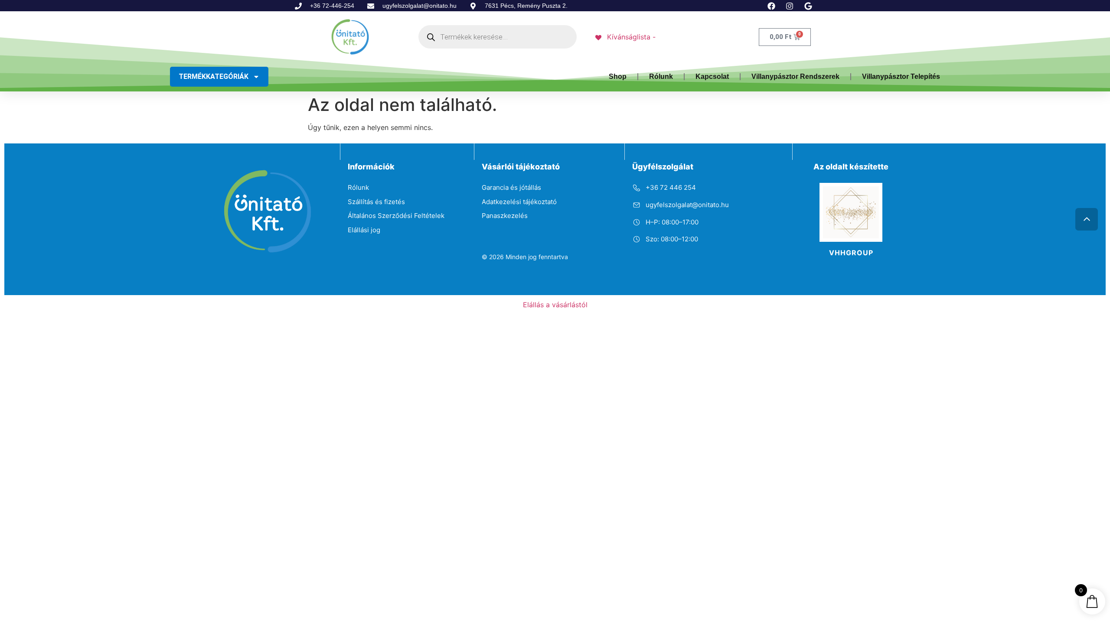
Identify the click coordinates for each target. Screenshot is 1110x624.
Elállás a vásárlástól (555, 304)
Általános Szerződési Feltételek (396, 215)
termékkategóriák (213, 76)
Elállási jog (364, 230)
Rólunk (661, 76)
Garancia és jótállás (511, 187)
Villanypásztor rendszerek (795, 76)
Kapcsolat (712, 76)
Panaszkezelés (505, 215)
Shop (618, 76)
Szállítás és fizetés (376, 202)
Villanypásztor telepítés (901, 76)
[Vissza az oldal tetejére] (1086, 219)
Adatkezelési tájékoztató (519, 202)
